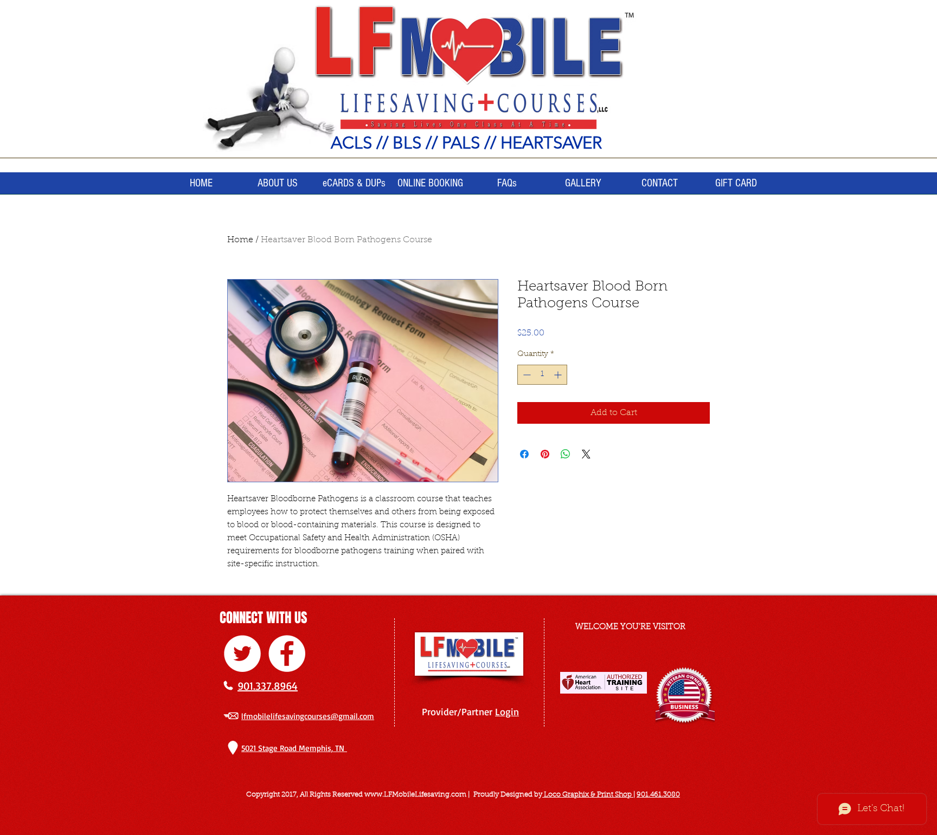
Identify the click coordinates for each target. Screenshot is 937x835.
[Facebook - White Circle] (286, 653)
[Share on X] (586, 454)
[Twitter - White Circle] (242, 653)
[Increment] (559, 374)
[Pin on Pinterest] (544, 454)
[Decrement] (525, 374)
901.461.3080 (658, 794)
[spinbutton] (542, 374)
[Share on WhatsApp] (565, 454)
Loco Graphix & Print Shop (587, 794)
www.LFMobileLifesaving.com (415, 794)
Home (240, 240)
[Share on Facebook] (524, 454)
